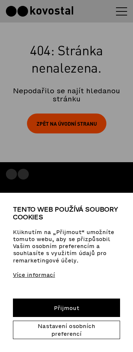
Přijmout (66, 308)
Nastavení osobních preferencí (66, 330)
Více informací (34, 274)
